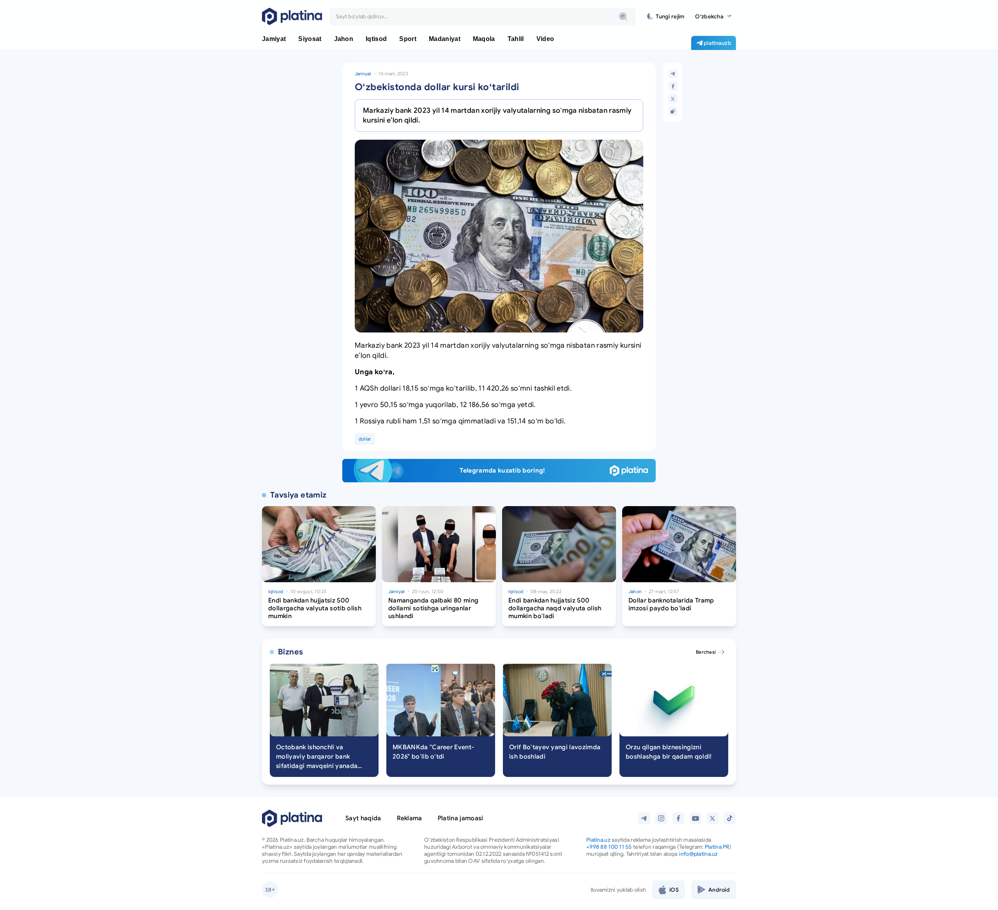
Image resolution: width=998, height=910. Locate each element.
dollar (365, 439)
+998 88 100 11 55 (609, 846)
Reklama (409, 818)
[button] (713, 16)
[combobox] (482, 16)
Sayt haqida (363, 818)
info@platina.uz (698, 853)
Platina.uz (598, 839)
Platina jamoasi (460, 818)
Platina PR (717, 846)
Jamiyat (363, 73)
